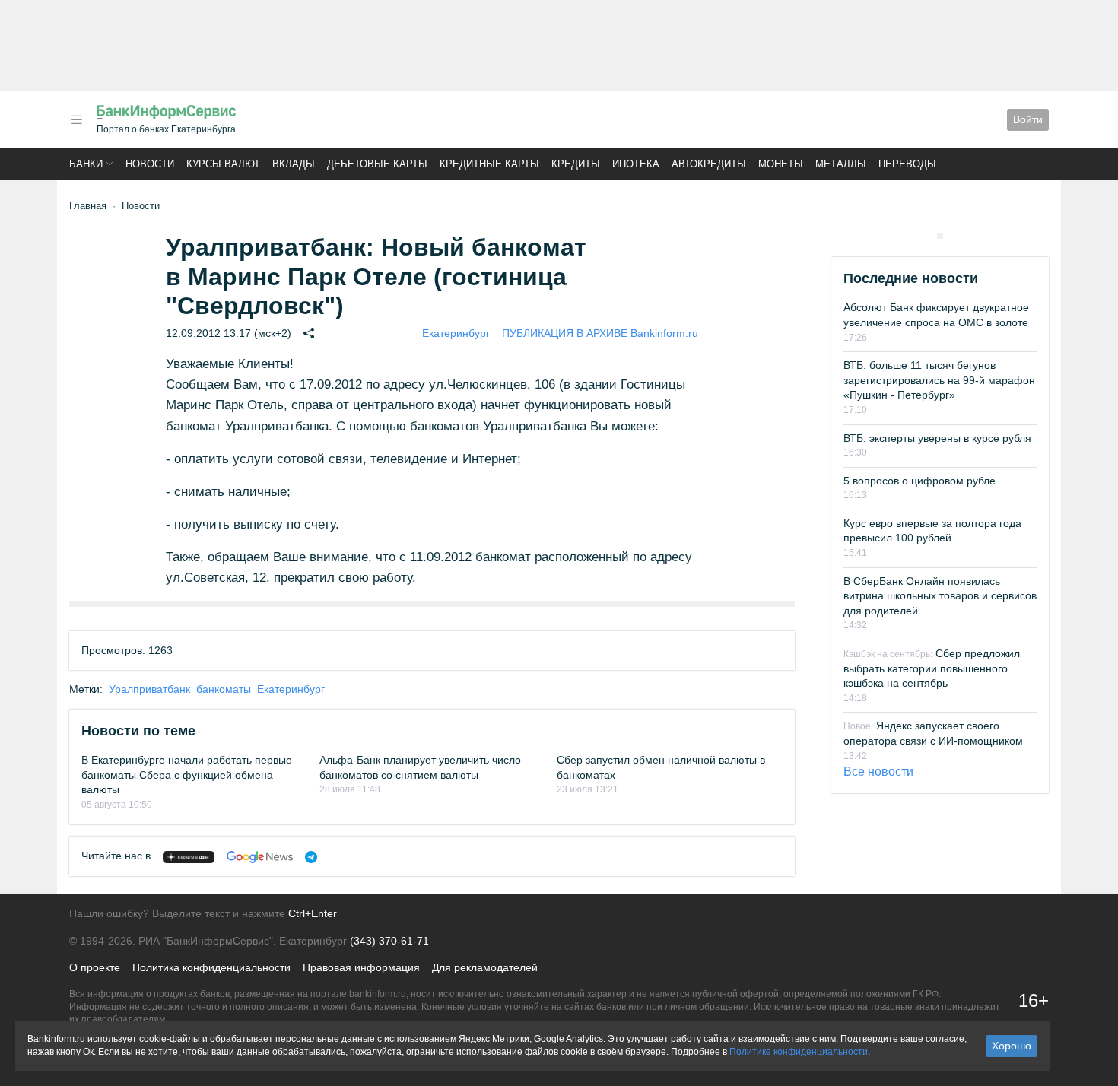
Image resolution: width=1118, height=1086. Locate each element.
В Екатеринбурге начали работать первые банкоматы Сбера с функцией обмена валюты (186, 774)
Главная (87, 205)
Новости (149, 164)
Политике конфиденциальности (798, 1051)
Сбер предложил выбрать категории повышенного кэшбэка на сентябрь (931, 668)
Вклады (293, 164)
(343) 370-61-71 (389, 941)
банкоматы (223, 689)
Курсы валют (223, 164)
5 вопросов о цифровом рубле (919, 481)
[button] (76, 120)
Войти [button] (1028, 119)
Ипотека (635, 164)
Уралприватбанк (149, 689)
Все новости (878, 771)
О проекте (94, 967)
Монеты (780, 164)
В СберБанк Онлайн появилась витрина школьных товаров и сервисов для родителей (940, 596)
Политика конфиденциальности (211, 967)
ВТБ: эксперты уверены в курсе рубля (937, 438)
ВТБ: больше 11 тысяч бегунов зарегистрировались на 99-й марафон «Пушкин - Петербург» (939, 380)
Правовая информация (361, 967)
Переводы (907, 164)
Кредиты (575, 164)
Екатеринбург (456, 333)
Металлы (840, 164)
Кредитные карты (489, 164)
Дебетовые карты (377, 164)
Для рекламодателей (485, 967)
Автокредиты (709, 164)
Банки (86, 164)
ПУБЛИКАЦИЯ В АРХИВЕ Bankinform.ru (600, 333)
